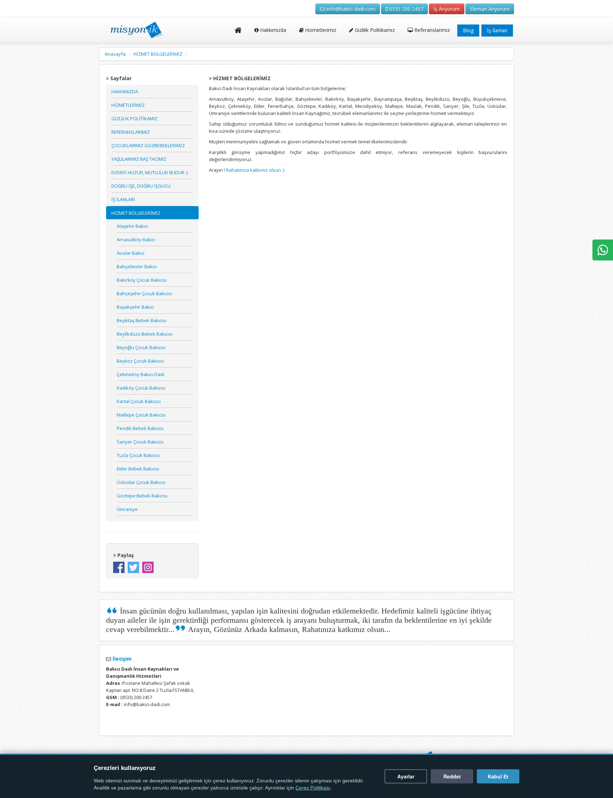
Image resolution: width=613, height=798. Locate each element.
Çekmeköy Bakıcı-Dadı (140, 374)
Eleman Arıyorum (489, 8)
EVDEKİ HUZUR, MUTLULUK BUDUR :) (149, 172)
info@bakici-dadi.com (350, 8)
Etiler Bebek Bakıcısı (138, 469)
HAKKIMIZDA (124, 91)
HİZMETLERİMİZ (128, 105)
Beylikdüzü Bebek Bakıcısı (144, 334)
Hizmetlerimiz (320, 30)
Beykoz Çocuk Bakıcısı (140, 361)
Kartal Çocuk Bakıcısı (139, 401)
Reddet (452, 776)
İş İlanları (497, 30)
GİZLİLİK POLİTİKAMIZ (134, 118)
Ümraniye (127, 509)
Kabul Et (498, 776)
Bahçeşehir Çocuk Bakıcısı (144, 293)
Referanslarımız (431, 30)
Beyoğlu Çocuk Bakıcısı (141, 347)
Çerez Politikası (313, 788)
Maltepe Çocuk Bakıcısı (141, 415)
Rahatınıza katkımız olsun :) (254, 170)
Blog (468, 30)
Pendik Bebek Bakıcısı (140, 428)
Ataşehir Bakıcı (132, 226)
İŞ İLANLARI (123, 199)
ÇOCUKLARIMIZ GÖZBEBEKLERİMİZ (148, 145)
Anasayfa (115, 54)
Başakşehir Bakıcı (135, 307)
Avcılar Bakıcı (130, 253)
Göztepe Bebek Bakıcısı (142, 495)
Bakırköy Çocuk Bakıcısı (142, 280)
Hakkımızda (272, 30)
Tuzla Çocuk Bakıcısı (138, 455)
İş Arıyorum (446, 8)
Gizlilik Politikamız (374, 30)
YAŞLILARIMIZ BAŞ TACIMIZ (138, 159)
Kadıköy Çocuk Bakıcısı (141, 388)
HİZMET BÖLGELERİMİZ (157, 54)
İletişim (121, 658)
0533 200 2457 (405, 8)
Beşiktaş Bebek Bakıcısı (141, 320)
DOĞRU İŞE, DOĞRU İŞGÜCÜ (141, 186)
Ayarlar (405, 776)
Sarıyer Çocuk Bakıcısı (140, 442)
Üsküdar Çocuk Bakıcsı (141, 482)
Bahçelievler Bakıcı (137, 266)
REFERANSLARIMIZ (130, 132)
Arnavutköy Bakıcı (136, 239)
